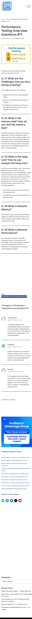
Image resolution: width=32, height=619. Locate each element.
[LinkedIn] (11, 500)
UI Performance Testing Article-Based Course (15, 486)
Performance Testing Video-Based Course (14, 480)
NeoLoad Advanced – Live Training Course (14, 604)
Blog (7, 19)
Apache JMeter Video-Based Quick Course (14, 460)
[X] (15, 500)
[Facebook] (7, 500)
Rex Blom (11, 369)
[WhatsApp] (3, 500)
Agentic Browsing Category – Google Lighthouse (16, 591)
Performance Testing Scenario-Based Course (15, 483)
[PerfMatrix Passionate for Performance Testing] (6, 6)
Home (3, 19)
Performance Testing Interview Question (14, 296)
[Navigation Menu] (28, 6)
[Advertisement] (16, 272)
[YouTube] (20, 500)
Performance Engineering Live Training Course (15, 474)
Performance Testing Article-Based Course (14, 477)
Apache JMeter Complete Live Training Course (15, 457)
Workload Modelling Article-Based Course (14, 489)
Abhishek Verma (7, 38)
